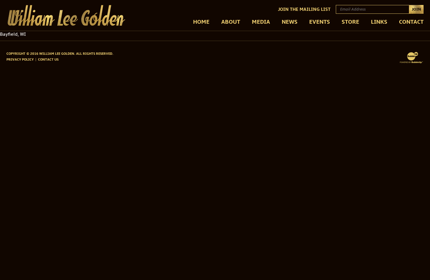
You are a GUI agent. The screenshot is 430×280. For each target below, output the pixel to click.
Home (201, 21)
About (230, 21)
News (289, 21)
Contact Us (48, 60)
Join (416, 9)
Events (319, 21)
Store (350, 21)
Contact (411, 21)
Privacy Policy (20, 60)
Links (379, 21)
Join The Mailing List (304, 9)
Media (261, 21)
